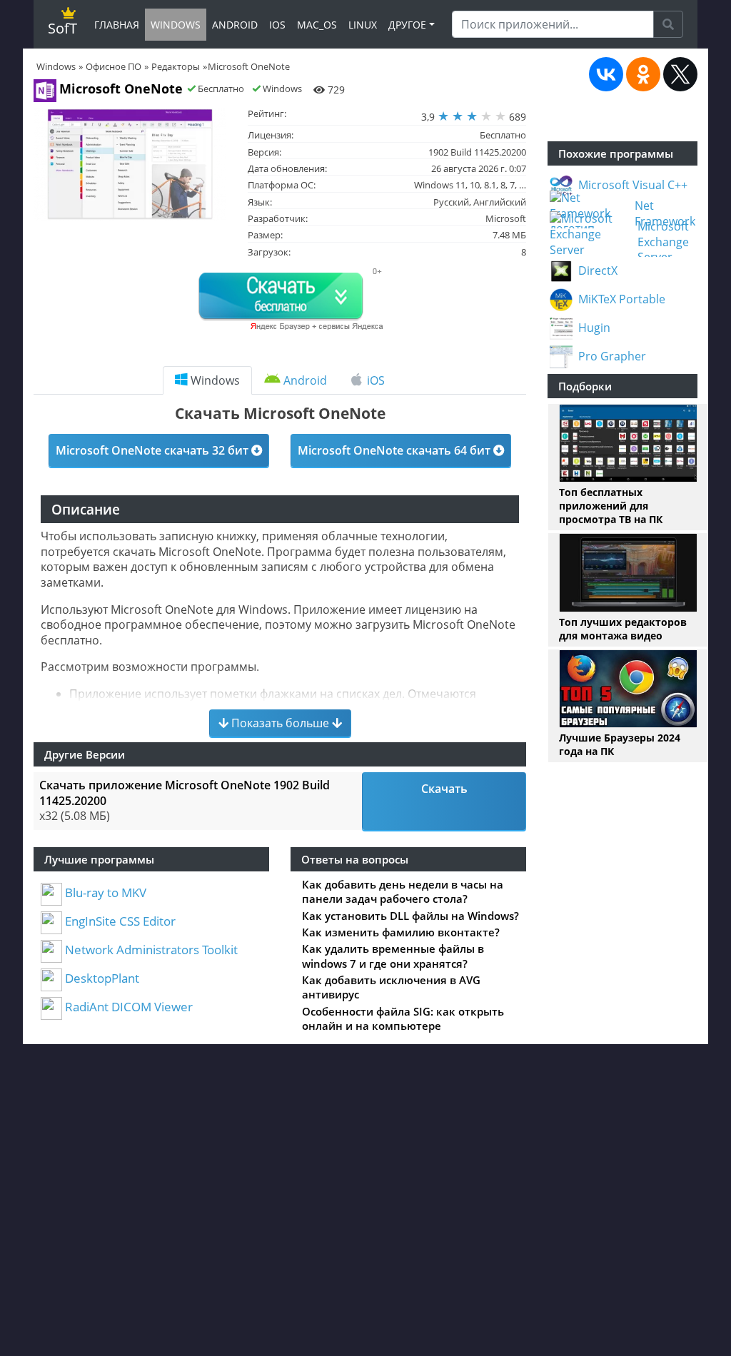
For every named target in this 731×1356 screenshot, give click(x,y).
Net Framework (665, 213)
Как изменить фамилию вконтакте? (401, 932)
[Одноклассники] (643, 74)
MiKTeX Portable (621, 299)
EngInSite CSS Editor (119, 921)
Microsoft (505, 218)
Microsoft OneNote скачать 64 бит (395, 450)
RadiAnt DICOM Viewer (127, 1006)
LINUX (362, 24)
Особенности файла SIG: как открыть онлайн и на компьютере (403, 1018)
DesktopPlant (100, 978)
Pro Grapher (612, 356)
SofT (62, 28)
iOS (374, 380)
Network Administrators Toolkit (150, 949)
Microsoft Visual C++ (632, 185)
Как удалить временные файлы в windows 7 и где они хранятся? (393, 955)
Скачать (444, 788)
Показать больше (280, 723)
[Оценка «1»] (443, 116)
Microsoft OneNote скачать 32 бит (153, 450)
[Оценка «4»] (486, 116)
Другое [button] (407, 24)
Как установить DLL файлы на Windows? (410, 916)
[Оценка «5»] (500, 116)
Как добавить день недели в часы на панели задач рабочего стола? (402, 891)
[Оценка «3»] (472, 116)
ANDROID (235, 24)
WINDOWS (176, 24)
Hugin (594, 327)
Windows (214, 380)
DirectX (597, 270)
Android (304, 380)
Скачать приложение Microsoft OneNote (184, 793)
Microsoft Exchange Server (663, 242)
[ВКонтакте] (606, 74)
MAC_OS (317, 24)
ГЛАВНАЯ (116, 24)
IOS (277, 24)
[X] (680, 74)
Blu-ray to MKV (104, 892)
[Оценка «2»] (457, 116)
